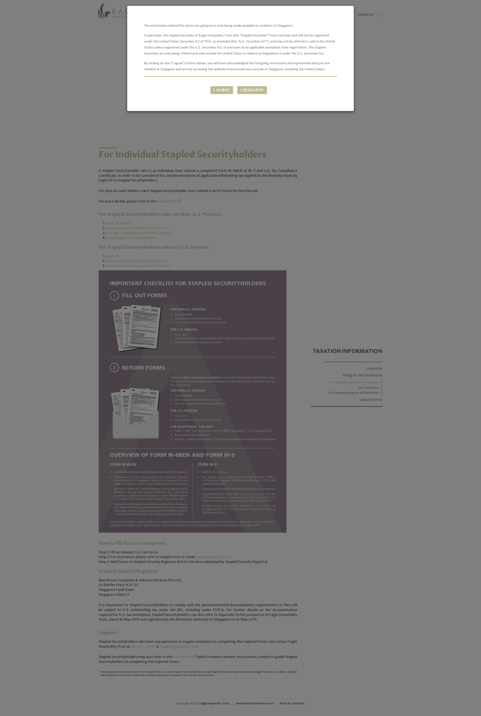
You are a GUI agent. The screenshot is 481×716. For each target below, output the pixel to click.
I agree (222, 90)
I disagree (252, 90)
